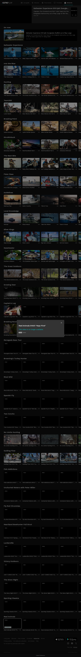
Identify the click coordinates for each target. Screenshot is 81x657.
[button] (61, 323)
